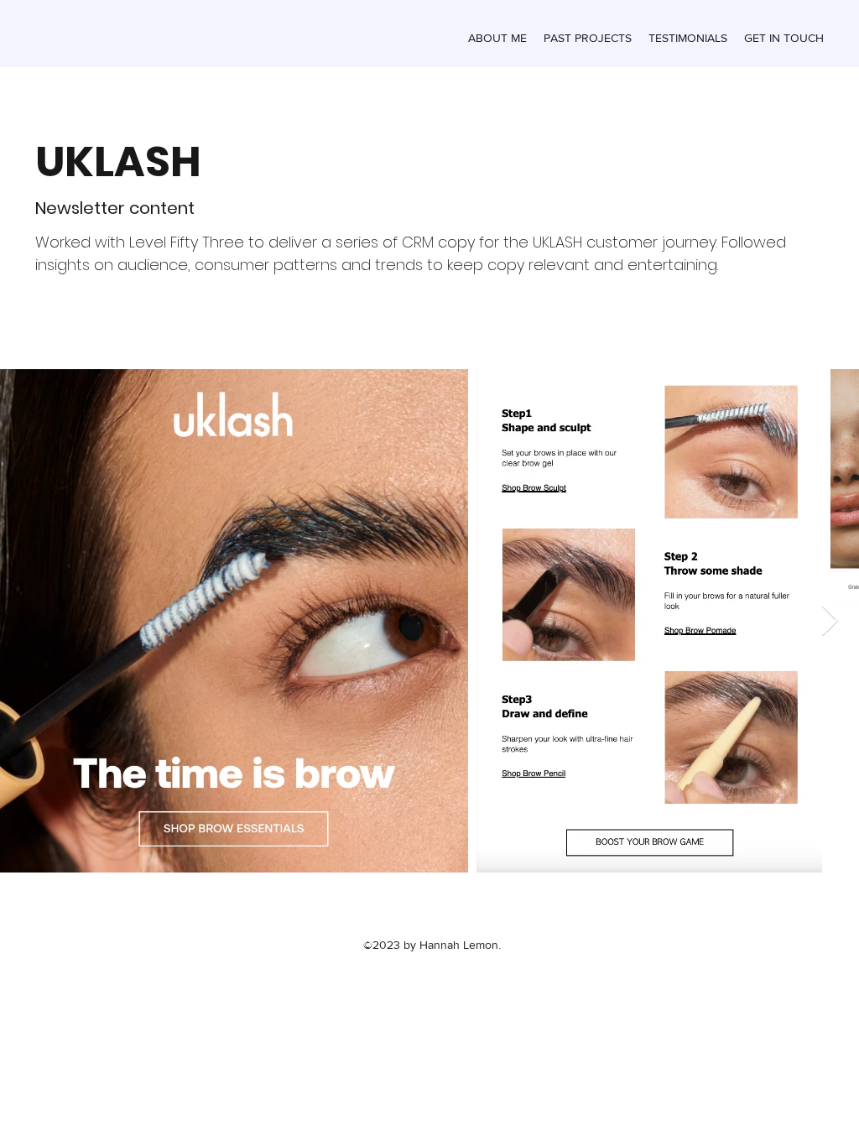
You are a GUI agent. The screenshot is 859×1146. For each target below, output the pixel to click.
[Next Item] (830, 621)
